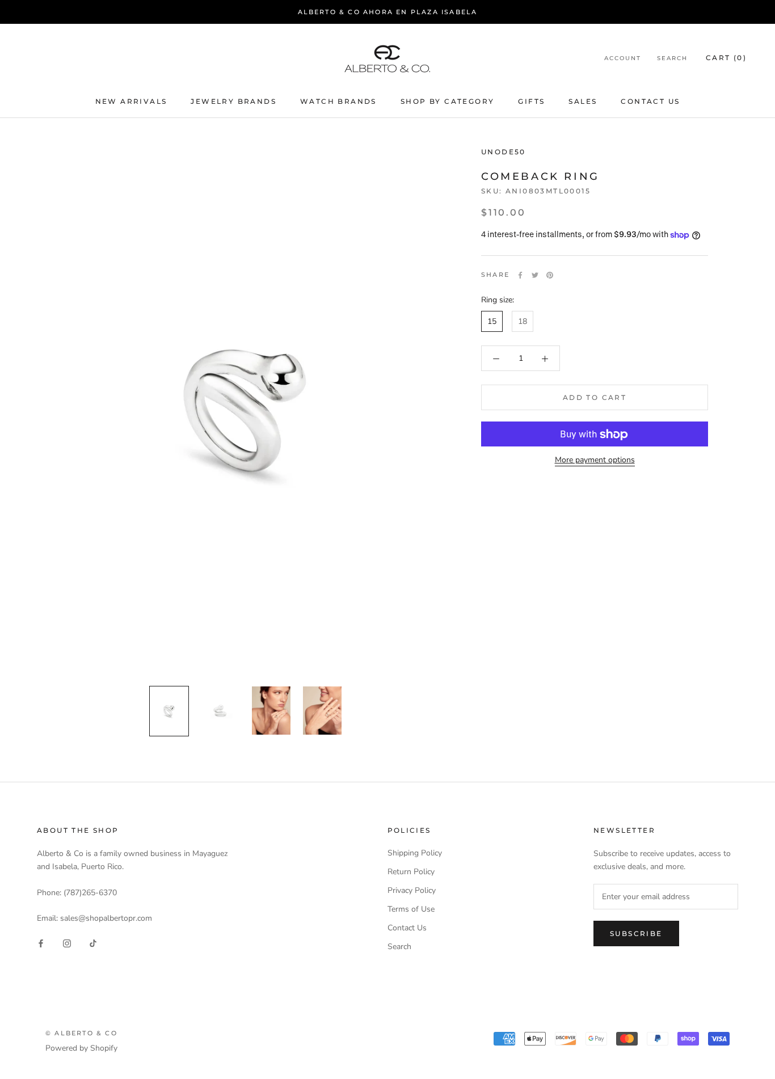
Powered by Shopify (81, 1048)
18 (522, 322)
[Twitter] (535, 275)
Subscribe (636, 933)
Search (672, 58)
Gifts (531, 101)
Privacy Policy (411, 890)
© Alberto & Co (81, 1033)
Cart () (726, 58)
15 (491, 322)
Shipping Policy (414, 853)
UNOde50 (503, 151)
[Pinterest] (549, 275)
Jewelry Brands (233, 101)
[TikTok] (93, 943)
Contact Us (650, 101)
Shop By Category (447, 101)
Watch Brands (338, 101)
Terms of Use (411, 909)
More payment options (595, 460)
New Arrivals (131, 101)
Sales (582, 101)
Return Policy (411, 871)
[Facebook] (520, 275)
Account (622, 58)
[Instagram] (67, 943)
